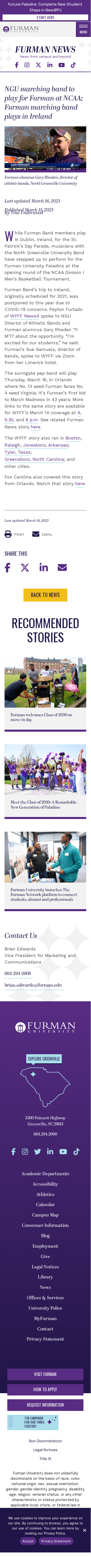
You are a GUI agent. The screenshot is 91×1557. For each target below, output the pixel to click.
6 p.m (32, 419)
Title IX (45, 1459)
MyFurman (45, 1318)
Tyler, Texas (18, 452)
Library (45, 1277)
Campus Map (45, 1215)
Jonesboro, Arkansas (45, 445)
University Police (45, 1308)
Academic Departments (45, 1173)
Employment (45, 1246)
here (35, 426)
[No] (84, 1530)
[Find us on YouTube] (61, 65)
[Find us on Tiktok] (73, 65)
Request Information (45, 1405)
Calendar (45, 1204)
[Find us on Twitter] (38, 65)
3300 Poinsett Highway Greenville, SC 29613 (45, 1121)
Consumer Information (45, 1225)
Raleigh (12, 445)
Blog (45, 1235)
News (45, 1287)
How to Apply (45, 1389)
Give (45, 1256)
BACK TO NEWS (45, 594)
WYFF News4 (24, 315)
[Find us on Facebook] (16, 65)
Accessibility (45, 1184)
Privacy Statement (45, 1339)
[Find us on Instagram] (26, 65)
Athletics (45, 1194)
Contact (45, 1329)
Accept (28, 1541)
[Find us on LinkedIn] (49, 65)
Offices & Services (45, 1297)
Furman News (45, 49)
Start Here (45, 17)
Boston (73, 438)
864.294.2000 (45, 1134)
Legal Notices (45, 1267)
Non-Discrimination (45, 1441)
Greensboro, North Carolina (34, 459)
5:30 (9, 419)
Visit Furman (45, 1374)
